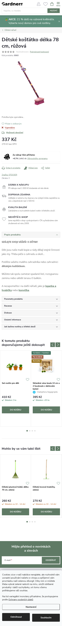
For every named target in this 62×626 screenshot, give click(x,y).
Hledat (53, 10)
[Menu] (58, 4)
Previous (52, 344)
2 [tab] (29, 431)
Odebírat (51, 560)
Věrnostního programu (37, 158)
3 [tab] (32, 431)
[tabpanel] (15, 389)
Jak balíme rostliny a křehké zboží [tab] (19, 326)
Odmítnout (16, 617)
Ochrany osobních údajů (20, 599)
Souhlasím (46, 617)
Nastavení (31, 607)
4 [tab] (35, 431)
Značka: (9, 175)
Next (58, 344)
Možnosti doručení (14, 132)
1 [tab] (27, 431)
